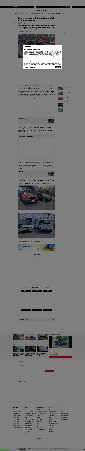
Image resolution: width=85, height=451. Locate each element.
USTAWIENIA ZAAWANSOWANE (30, 67)
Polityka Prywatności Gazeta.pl (53, 64)
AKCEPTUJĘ (58, 67)
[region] (42, 57)
